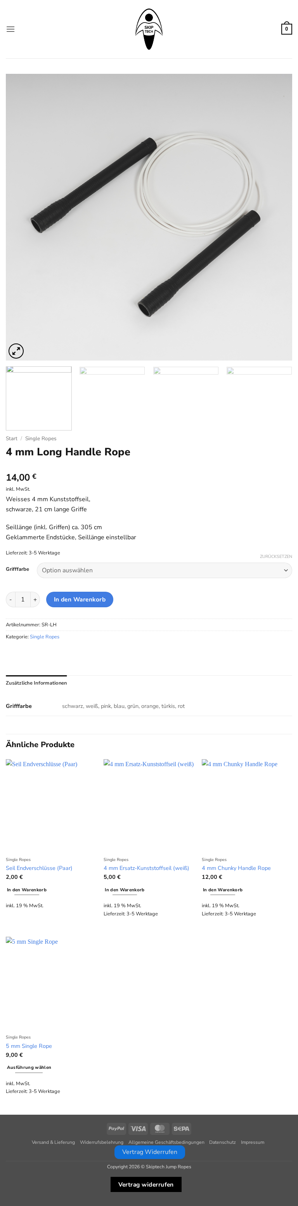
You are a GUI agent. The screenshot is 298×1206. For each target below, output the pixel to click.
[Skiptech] (149, 29)
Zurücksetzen (276, 556)
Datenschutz (222, 1142)
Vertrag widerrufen (146, 1184)
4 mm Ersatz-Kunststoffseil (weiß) (146, 868)
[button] (10, 28)
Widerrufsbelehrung (101, 1142)
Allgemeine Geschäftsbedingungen (166, 1142)
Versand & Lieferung (53, 1142)
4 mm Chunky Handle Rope (236, 868)
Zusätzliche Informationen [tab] (36, 683)
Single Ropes (41, 438)
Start (11, 438)
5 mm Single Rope (29, 1046)
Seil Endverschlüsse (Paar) (39, 868)
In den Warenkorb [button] (27, 890)
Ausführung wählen (29, 1067)
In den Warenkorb (80, 599)
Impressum (252, 1142)
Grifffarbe (17, 569)
